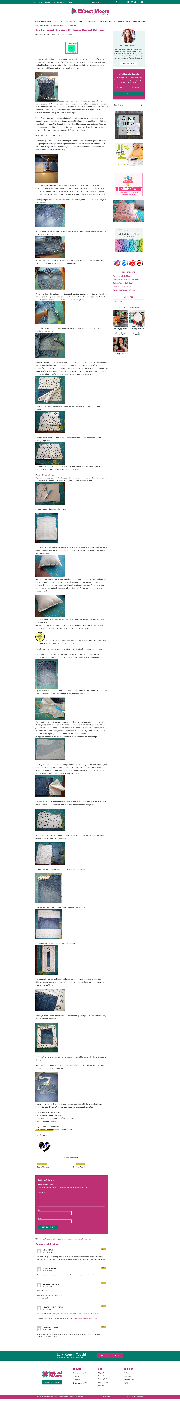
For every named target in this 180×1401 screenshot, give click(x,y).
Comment (42, 1192)
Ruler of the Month (79, 1373)
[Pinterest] (132, 2)
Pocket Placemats (42, 1121)
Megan (46, 1250)
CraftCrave (48, 1327)
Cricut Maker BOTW (80, 1383)
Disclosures (69, 2)
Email (40, 1218)
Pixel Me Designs (139, 1396)
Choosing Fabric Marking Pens (120, 354)
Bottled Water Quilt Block (123, 283)
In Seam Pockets (42, 1112)
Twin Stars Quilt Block (122, 276)
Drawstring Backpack (136, 333)
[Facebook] (125, 2)
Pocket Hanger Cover (44, 1115)
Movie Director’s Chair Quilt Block (126, 279)
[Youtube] (142, 2)
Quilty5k (76, 1376)
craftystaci (48, 1268)
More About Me (129, 63)
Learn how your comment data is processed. (76, 1239)
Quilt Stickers (103, 1382)
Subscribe (47, 2)
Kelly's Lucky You (51, 1307)
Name (40, 1210)
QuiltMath (76, 1380)
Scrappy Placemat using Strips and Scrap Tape (137, 328)
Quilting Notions (104, 1379)
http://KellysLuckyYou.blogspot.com (86, 1318)
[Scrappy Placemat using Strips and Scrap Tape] (137, 325)
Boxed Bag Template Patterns (125, 290)
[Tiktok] (139, 2)
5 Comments (68, 34)
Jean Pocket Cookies (44, 1130)
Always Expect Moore (90, 11)
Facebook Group (129, 1380)
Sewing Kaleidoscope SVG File (120, 333)
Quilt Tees (101, 1386)
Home (34, 2)
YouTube (127, 1373)
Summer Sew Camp (58, 2)
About (40, 2)
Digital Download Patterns (104, 1374)
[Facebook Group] (135, 2)
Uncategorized (47, 25)
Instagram (127, 1376)
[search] (117, 2)
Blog (41, 25)
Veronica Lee (48, 1284)
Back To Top (105, 1396)
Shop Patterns (52, 1382)
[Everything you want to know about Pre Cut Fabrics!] (120, 325)
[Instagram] (128, 2)
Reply (103, 1249)
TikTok (126, 1383)
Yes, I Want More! (110, 1356)
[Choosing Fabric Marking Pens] (120, 351)
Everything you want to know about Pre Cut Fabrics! (120, 328)
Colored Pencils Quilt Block (123, 287)
